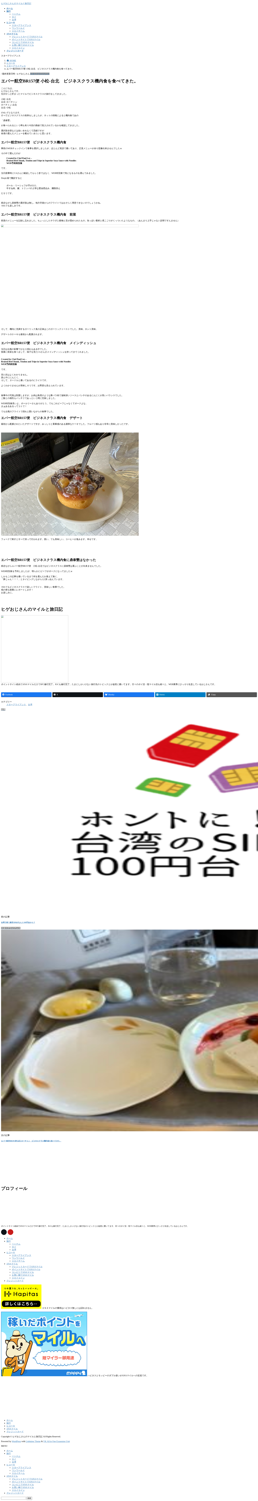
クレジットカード (15, 1281)
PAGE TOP (250, 1453)
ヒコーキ (10, 1252)
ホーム (9, 1238)
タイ (14, 17)
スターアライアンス (21, 25)
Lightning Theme (33, 1441)
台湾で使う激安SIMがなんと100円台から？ (18, 922)
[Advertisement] (81, 1164)
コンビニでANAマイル (23, 42)
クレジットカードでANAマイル (27, 36)
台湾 (14, 20)
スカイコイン (18, 48)
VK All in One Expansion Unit (56, 1441)
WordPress (16, 1441)
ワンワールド (18, 28)
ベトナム (16, 14)
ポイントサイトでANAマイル (26, 39)
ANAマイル (12, 1264)
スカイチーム (18, 31)
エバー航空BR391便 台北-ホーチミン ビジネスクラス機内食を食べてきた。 (31, 1141)
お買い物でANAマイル (23, 45)
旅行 (8, 1241)
